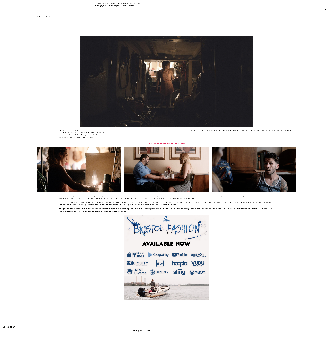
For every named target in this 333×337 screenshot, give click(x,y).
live (119, 11)
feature (106, 11)
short (113, 11)
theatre (137, 9)
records (145, 9)
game (119, 9)
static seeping (114, 6)
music (97, 9)
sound (103, 9)
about (124, 6)
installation (128, 9)
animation (98, 11)
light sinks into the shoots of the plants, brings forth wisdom (118, 3)
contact (131, 6)
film (108, 9)
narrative (153, 9)
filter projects (100, 6)
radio (114, 9)
